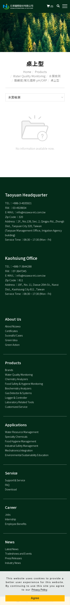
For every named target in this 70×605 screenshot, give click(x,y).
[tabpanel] (35, 32)
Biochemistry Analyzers (18, 388)
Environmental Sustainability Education (26, 455)
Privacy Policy (39, 589)
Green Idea (11, 340)
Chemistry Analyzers (16, 379)
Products (41, 72)
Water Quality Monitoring (29, 76)
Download (11, 489)
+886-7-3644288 (22, 266)
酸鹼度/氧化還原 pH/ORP (30, 80)
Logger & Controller (16, 397)
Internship (10, 519)
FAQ (7, 485)
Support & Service (15, 480)
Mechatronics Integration (19, 450)
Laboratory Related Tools (19, 402)
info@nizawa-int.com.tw (31, 212)
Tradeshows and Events (18, 553)
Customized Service (16, 407)
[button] (58, 6)
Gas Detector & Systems (18, 393)
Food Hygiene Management (20, 441)
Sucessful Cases (14, 335)
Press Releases (13, 558)
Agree (35, 598)
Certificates (11, 331)
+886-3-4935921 (22, 203)
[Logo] (18, 6)
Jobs (7, 514)
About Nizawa (12, 326)
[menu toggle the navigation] (64, 6)
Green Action (12, 344)
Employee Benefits (15, 524)
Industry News (13, 563)
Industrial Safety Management (21, 445)
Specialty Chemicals (16, 436)
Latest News (11, 549)
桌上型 (55, 80)
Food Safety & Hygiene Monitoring (24, 383)
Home (27, 72)
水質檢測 (54, 76)
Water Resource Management (21, 432)
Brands (9, 370)
